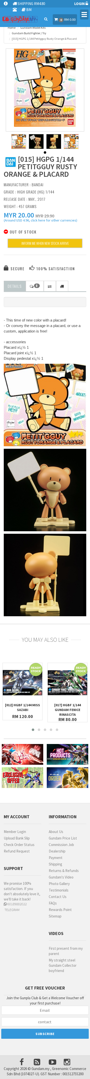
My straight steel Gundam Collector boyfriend (62, 965)
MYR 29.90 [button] (45, 216)
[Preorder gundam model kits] (67, 777)
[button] (19, 215)
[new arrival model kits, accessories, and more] (22, 754)
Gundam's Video (61, 877)
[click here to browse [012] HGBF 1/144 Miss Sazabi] (22, 682)
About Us (56, 831)
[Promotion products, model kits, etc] (22, 777)
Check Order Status (19, 844)
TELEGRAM (12, 910)
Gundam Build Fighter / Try (29, 33)
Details (15, 286)
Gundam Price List (63, 838)
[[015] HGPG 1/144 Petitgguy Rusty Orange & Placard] (45, 88)
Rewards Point (60, 909)
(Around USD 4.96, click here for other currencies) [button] (40, 221)
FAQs (53, 903)
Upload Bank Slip (17, 838)
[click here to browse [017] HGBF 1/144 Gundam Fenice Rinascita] (67, 682)
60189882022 (17, 904)
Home (12, 28)
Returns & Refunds (64, 870)
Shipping (55, 864)
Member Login (15, 831)
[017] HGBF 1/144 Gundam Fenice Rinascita (67, 710)
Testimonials (58, 890)
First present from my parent (66, 951)
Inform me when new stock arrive (45, 243)
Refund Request (17, 851)
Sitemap (55, 916)
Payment (55, 857)
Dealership (57, 851)
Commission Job (61, 844)
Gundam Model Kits (33, 28)
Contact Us (57, 896)
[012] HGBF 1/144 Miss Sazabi (22, 707)
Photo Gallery (59, 883)
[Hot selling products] (67, 754)
